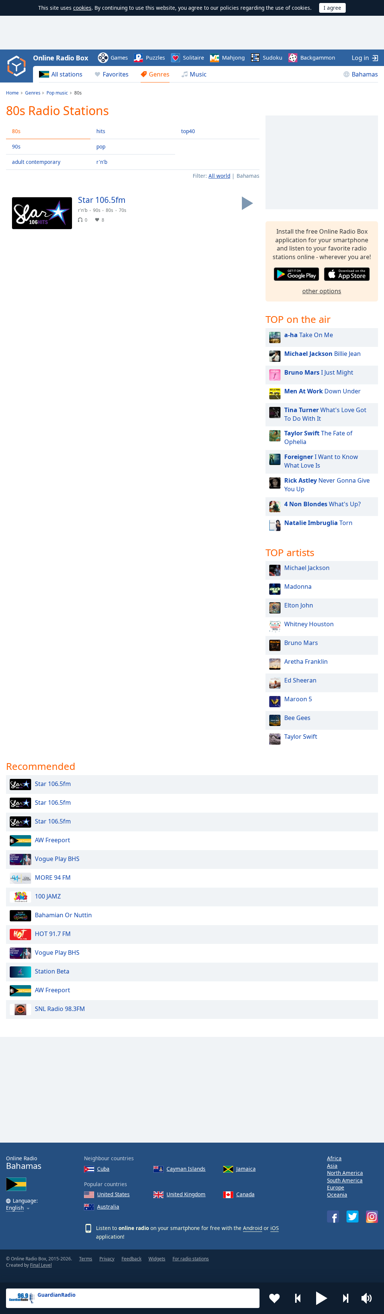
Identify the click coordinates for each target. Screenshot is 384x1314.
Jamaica (246, 1168)
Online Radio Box (60, 57)
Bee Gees (297, 718)
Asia (332, 1165)
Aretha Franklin (306, 661)
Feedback (131, 1259)
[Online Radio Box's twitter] (352, 1216)
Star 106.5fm (53, 784)
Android (252, 1228)
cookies (82, 7)
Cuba (103, 1168)
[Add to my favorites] (275, 1298)
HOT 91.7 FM (53, 934)
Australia (108, 1206)
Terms (85, 1259)
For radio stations (190, 1259)
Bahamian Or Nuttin (63, 915)
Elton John (298, 605)
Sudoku (272, 57)
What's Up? (322, 504)
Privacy (106, 1259)
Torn (318, 523)
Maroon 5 (298, 699)
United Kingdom (186, 1194)
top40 (188, 131)
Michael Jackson (307, 568)
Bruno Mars (301, 643)
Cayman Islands (186, 1168)
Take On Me (308, 335)
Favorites (116, 74)
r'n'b (101, 161)
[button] (322, 1298)
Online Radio (23, 1163)
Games (119, 57)
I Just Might (318, 372)
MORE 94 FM (53, 878)
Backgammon (317, 57)
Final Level (41, 1265)
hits (100, 131)
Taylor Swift (300, 736)
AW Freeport (52, 840)
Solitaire (193, 57)
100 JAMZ (48, 896)
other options (321, 291)
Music (198, 74)
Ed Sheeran (300, 680)
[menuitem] (60, 74)
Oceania (337, 1194)
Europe (335, 1187)
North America (345, 1172)
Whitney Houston (309, 624)
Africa (334, 1158)
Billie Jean (322, 354)
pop (100, 146)
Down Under (322, 391)
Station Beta (52, 972)
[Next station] (345, 1298)
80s (16, 131)
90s (16, 146)
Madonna (298, 586)
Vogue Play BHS (57, 859)
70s (122, 210)
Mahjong (233, 57)
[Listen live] (247, 203)
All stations (66, 74)
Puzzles (155, 57)
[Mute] (369, 1298)
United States (113, 1194)
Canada (245, 1194)
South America (345, 1180)
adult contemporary (36, 161)
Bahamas (365, 74)
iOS (274, 1228)
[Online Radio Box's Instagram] (372, 1216)
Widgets (156, 1259)
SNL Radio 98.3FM (60, 1009)
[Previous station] (298, 1298)
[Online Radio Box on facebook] (333, 1216)
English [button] (15, 1208)
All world (219, 175)
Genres (159, 74)
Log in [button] (360, 58)
